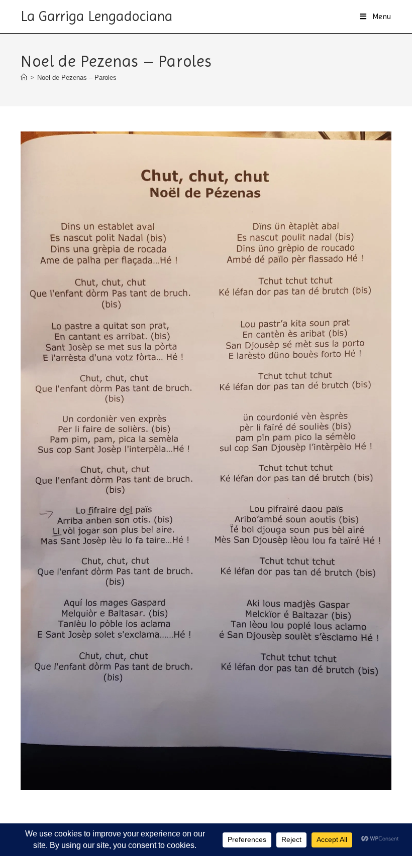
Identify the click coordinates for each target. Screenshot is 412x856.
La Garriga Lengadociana (97, 16)
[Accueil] (24, 77)
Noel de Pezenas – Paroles (77, 77)
